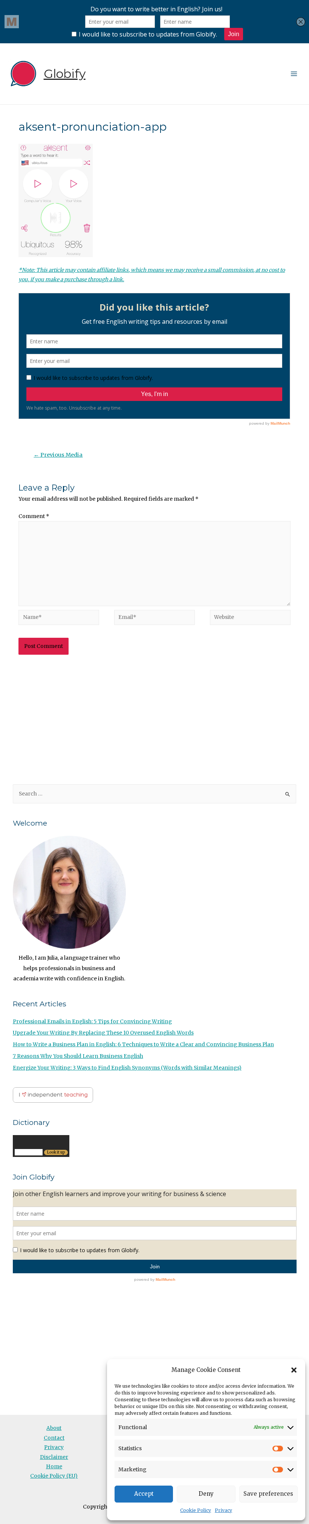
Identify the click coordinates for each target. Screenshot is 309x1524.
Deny (206, 1493)
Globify (65, 73)
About (53, 1428)
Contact (54, 1438)
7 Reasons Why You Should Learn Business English (78, 1056)
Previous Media (58, 454)
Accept (144, 1493)
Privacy (223, 1510)
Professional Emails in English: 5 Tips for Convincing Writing (92, 1021)
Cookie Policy (195, 1510)
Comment (33, 516)
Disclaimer (54, 1457)
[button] (294, 1370)
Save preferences (268, 1493)
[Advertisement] (154, 720)
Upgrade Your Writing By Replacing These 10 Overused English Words (103, 1033)
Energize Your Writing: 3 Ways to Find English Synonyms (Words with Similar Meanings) (127, 1068)
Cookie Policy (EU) (54, 1476)
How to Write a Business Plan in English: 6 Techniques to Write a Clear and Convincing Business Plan (143, 1044)
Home (54, 1466)
